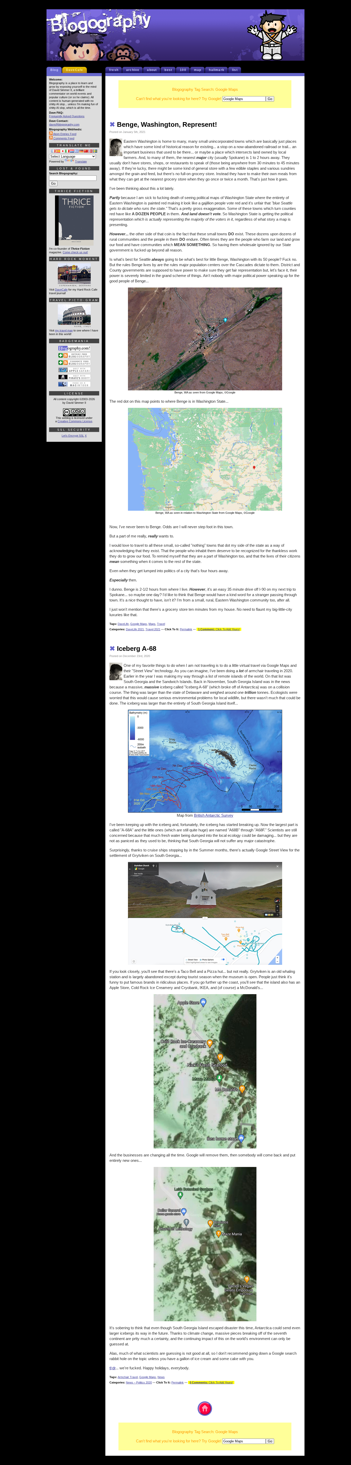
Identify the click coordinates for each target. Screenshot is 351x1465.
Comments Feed (63, 138)
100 (183, 70)
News (161, 1377)
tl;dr (112, 1368)
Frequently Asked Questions (67, 116)
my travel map (64, 330)
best (168, 70)
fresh (113, 70)
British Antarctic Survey (213, 815)
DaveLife (123, 623)
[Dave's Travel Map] (74, 325)
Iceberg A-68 (132, 648)
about (152, 70)
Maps (152, 623)
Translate (81, 161)
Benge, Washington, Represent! (163, 124)
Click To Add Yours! (219, 629)
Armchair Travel (128, 1377)
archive (132, 70)
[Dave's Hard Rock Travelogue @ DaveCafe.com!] (74, 284)
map (197, 70)
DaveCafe (74, 70)
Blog (54, 70)
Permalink (186, 629)
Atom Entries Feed (64, 134)
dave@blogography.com (64, 124)
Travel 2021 (152, 629)
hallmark (216, 70)
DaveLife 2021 (135, 629)
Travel (161, 623)
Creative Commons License (75, 421)
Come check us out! (75, 252)
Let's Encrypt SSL (73, 435)
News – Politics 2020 (139, 1382)
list (235, 70)
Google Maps (138, 623)
